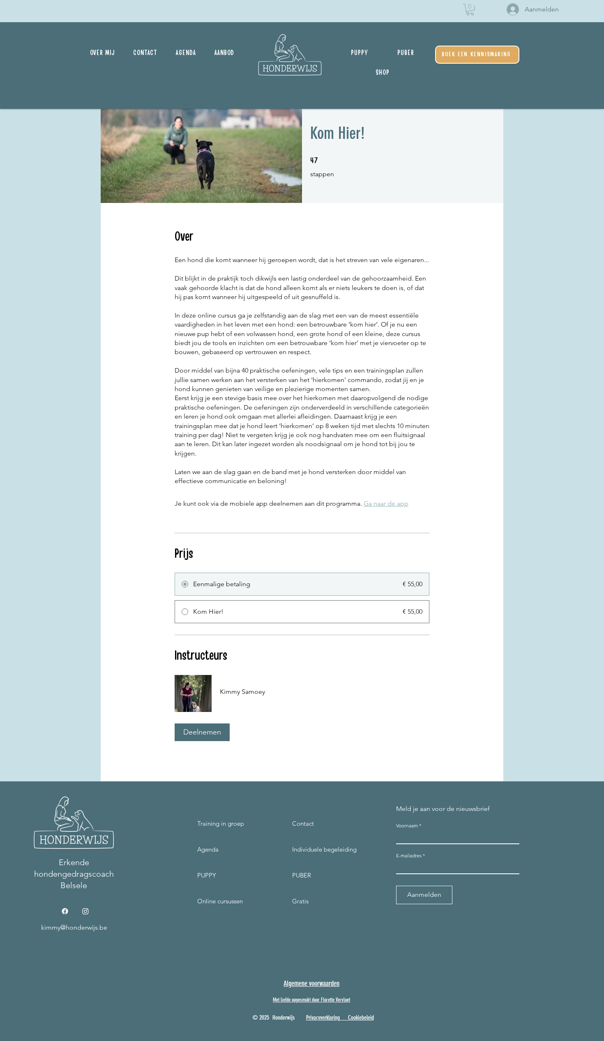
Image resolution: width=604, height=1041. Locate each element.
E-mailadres (409, 855)
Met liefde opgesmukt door (297, 1000)
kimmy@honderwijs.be (74, 927)
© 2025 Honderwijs (279, 1017)
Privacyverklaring (323, 1017)
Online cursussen (213, 901)
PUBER (301, 875)
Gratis (300, 901)
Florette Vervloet (335, 1000)
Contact (303, 823)
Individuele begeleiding (324, 849)
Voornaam (407, 825)
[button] (470, 10)
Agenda (208, 849)
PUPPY (206, 875)
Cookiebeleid (361, 1017)
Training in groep (213, 823)
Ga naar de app (386, 503)
